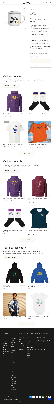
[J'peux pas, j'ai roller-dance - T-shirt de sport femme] (39, 218)
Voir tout (27, 153)
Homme (5, 345)
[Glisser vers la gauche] (22, 28)
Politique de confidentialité (20, 397)
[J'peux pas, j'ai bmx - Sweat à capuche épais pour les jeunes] (14, 272)
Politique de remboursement (9, 397)
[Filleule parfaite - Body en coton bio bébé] (39, 304)
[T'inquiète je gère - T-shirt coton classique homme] (39, 132)
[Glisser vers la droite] (25, 28)
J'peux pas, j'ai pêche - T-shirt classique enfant (14, 316)
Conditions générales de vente (9, 401)
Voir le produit (24, 111)
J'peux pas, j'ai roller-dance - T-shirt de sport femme (39, 231)
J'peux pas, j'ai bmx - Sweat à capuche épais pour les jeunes (14, 286)
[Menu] (4, 2)
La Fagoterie (6, 341)
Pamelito (13, 350)
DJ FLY (12, 348)
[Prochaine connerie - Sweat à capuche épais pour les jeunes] (39, 272)
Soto (12, 352)
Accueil (33, 9)
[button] (43, 2)
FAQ (28, 357)
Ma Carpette (14, 369)
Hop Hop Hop (14, 375)
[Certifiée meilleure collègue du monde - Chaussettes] (14, 218)
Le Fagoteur (8, 396)
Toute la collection (11, 85)
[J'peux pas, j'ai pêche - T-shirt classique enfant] (14, 304)
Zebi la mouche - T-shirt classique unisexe (13, 144)
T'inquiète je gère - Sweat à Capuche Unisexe (14, 113)
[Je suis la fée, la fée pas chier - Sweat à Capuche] (39, 186)
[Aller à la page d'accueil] (27, 2)
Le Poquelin (13, 381)
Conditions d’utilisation (8, 399)
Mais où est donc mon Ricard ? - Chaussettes (39, 113)
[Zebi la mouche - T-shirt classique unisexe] (14, 132)
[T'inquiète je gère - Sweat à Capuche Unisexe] (14, 101)
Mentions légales (19, 401)
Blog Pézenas (30, 349)
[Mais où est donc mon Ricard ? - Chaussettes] (39, 101)
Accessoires (6, 351)
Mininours (13, 338)
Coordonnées (16, 399)
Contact (28, 355)
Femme (5, 343)
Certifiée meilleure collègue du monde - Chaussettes (12, 231)
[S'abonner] (50, 337)
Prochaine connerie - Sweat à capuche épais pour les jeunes (38, 286)
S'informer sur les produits (21, 347)
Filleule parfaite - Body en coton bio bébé (38, 316)
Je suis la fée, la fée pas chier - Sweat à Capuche (37, 199)
